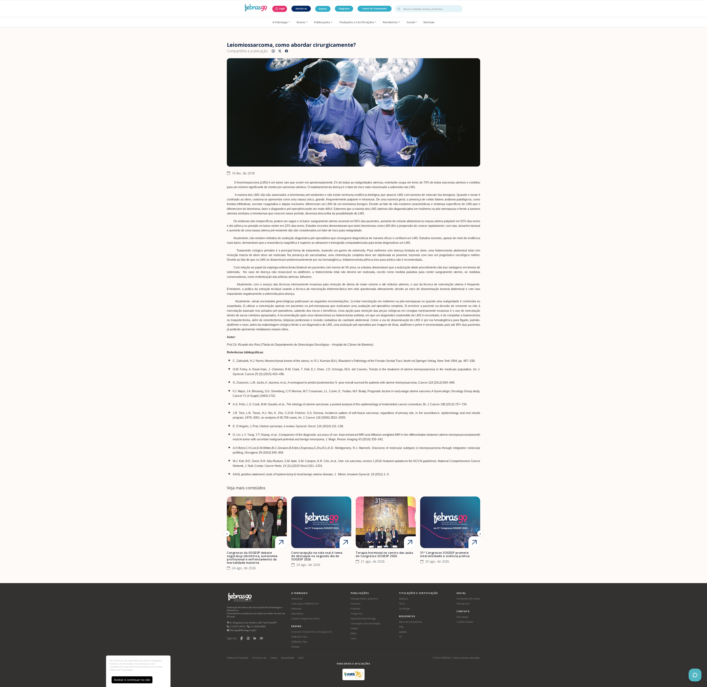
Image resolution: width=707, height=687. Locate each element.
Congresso (344, 8)
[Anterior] (227, 533)
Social (411, 22)
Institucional (297, 598)
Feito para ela (462, 603)
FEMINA (354, 628)
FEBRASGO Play (299, 641)
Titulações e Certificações (356, 22)
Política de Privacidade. (121, 669)
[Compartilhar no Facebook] (286, 51)
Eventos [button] (323, 8)
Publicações (322, 22)
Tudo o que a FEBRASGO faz (305, 603)
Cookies (273, 657)
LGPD (301, 657)
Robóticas (403, 598)
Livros (353, 638)
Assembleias (297, 613)
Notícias (429, 22)
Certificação (404, 608)
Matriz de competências (410, 621)
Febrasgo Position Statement (364, 598)
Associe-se (301, 8)
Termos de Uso (259, 657)
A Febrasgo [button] (280, 22)
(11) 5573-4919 (237, 626)
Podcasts (295, 646)
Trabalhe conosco (464, 621)
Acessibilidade (287, 657)
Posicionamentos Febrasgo (363, 618)
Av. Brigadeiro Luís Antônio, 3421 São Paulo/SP (253, 622)
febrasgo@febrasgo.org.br (242, 630)
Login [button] (281, 8)
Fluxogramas (357, 613)
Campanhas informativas (468, 598)
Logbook (403, 631)
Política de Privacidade (237, 657)
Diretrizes (355, 603)
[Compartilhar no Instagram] (273, 51)
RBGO (354, 633)
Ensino (301, 22)
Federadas (296, 608)
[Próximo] (480, 533)
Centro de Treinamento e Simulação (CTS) (311, 631)
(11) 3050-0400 (257, 626)
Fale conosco (462, 616)
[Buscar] (399, 8)
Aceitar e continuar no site (132, 680)
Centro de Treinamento (374, 8)
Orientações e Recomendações (365, 623)
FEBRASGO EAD (299, 636)
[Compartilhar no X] (279, 51)
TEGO (402, 603)
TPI (400, 636)
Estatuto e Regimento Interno (305, 618)
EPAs (401, 626)
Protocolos (355, 608)
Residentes (390, 22)
